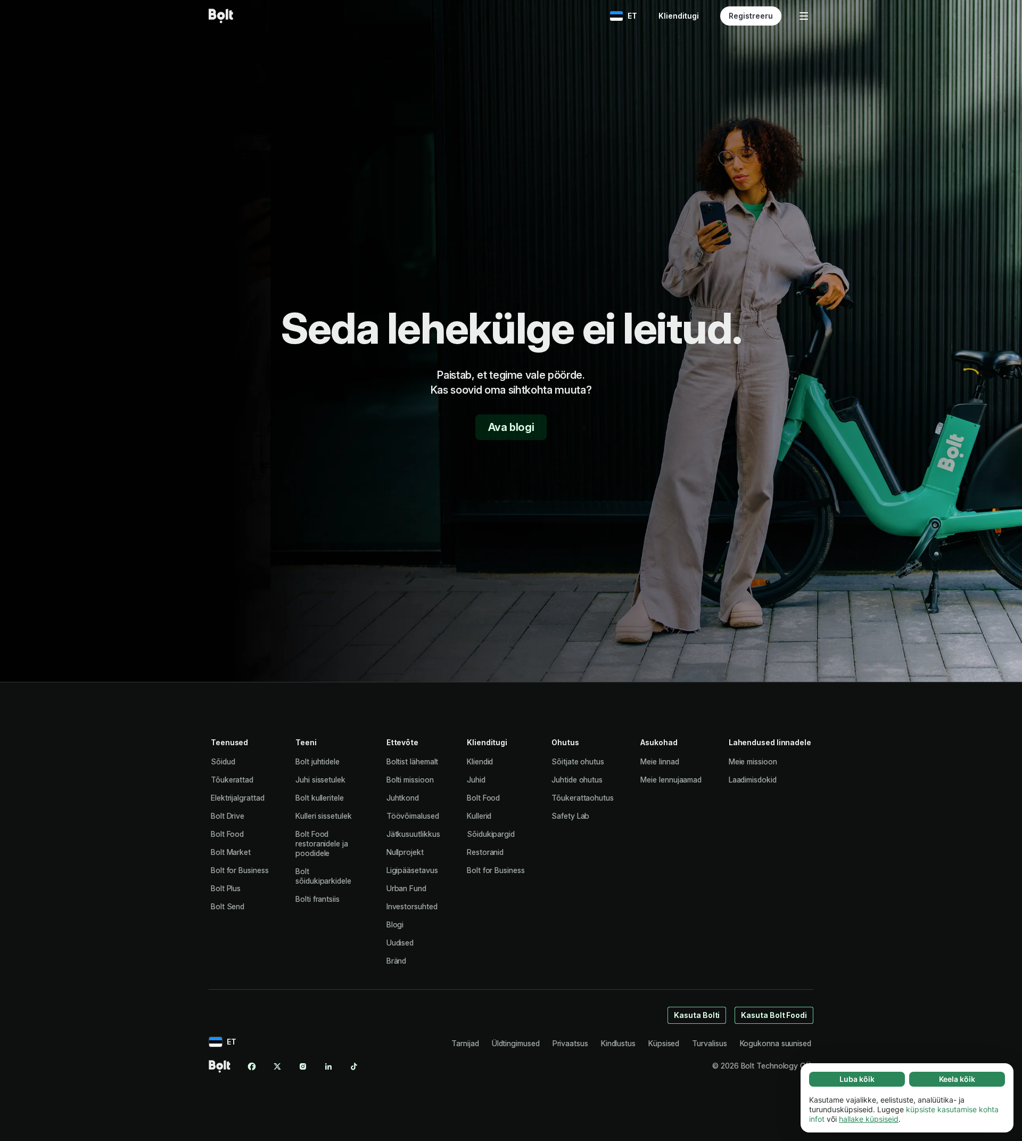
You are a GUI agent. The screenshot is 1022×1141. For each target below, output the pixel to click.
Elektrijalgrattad (238, 797)
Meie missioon (753, 761)
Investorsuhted (412, 906)
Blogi (395, 924)
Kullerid (479, 815)
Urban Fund (406, 888)
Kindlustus (618, 1043)
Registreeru (751, 15)
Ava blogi (511, 427)
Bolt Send (227, 906)
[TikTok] (353, 1066)
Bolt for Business (240, 870)
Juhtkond (402, 797)
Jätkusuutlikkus (413, 833)
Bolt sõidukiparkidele (323, 876)
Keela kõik (957, 1078)
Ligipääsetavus (412, 870)
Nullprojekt (405, 852)
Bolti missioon (410, 779)
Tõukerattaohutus (582, 797)
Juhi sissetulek (320, 779)
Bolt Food (227, 833)
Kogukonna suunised (776, 1043)
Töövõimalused (412, 815)
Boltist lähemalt (412, 761)
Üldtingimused (516, 1043)
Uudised (400, 942)
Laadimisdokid (753, 779)
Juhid (476, 779)
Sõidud (223, 761)
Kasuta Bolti (697, 1015)
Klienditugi (678, 15)
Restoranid (485, 852)
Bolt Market (231, 852)
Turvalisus (709, 1043)
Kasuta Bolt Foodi (774, 1015)
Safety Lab (570, 815)
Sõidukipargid (491, 833)
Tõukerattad (232, 779)
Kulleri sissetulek (323, 815)
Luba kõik (857, 1078)
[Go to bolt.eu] (221, 16)
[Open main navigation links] (803, 16)
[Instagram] (302, 1066)
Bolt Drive (227, 815)
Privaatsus (570, 1043)
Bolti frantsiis (317, 898)
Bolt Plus (226, 888)
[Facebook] (251, 1066)
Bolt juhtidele (317, 761)
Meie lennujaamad (671, 779)
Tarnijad (465, 1043)
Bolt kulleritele (319, 797)
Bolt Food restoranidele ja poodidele (321, 843)
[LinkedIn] (328, 1066)
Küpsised (663, 1043)
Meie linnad (659, 761)
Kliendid (480, 761)
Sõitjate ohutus (577, 761)
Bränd (396, 960)
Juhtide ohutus (577, 779)
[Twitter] (277, 1066)
